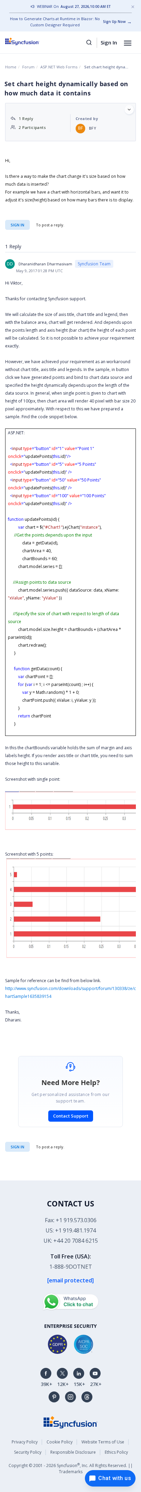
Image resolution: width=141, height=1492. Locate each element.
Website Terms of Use (102, 1442)
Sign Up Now (114, 21)
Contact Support (70, 1116)
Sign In (109, 42)
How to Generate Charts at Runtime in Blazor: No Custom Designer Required (55, 21)
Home (10, 66)
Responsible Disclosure (73, 1452)
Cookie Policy (60, 1442)
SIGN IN (17, 1146)
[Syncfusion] (70, 1421)
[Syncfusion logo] (30, 41)
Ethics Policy (116, 1452)
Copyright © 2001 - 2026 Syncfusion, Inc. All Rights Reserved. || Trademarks (71, 1468)
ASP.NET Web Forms (58, 66)
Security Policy (27, 1452)
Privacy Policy (25, 1442)
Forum (28, 66)
